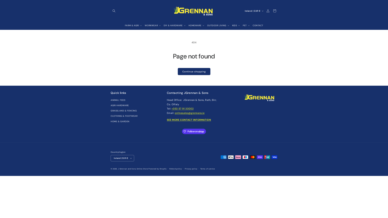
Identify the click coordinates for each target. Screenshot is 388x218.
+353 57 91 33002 (183, 108)
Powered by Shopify (158, 169)
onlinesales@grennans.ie (190, 113)
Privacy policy (191, 169)
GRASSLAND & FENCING (124, 110)
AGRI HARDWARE (120, 105)
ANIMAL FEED (118, 100)
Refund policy (175, 169)
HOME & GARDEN (120, 121)
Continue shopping (194, 71)
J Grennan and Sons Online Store (133, 169)
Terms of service (207, 169)
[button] (114, 11)
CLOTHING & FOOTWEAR (124, 116)
